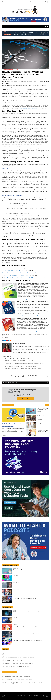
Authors (35, 1)
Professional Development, (33, 334)
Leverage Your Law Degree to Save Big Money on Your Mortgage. (18, 679)
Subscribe (25, 399)
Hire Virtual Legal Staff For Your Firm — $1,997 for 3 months (18, 358)
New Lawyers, (24, 334)
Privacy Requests (28, 695)
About (31, 1)
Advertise (42, 695)
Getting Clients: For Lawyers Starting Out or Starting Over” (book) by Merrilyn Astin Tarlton (25, 277)
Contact (47, 695)
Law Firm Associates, (12, 334)
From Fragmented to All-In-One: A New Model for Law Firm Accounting (19, 657)
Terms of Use (35, 695)
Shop (44, 696)
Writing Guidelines (45, 1)
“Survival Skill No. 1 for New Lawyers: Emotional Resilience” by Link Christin (20, 273)
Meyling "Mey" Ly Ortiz (7, 79)
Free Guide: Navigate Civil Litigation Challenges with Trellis (17, 666)
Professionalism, (42, 334)
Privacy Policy (20, 695)
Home (47, 696)
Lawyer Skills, (19, 334)
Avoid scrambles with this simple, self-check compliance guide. (18, 676)
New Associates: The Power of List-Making (13, 268)
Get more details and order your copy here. (28, 315)
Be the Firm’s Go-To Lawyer (33, 375)
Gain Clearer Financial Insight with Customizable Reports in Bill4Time (19, 360)
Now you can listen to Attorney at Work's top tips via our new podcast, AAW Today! (23, 368)
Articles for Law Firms (25, 382)
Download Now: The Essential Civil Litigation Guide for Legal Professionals (21, 366)
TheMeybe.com (22, 347)
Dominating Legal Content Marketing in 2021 (17, 376)
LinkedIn (43, 350)
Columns (39, 1)
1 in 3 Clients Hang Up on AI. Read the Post (13, 660)
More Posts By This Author (8, 353)
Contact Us (47, 2)
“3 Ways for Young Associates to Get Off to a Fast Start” (15, 275)
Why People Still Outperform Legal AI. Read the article (16, 362)
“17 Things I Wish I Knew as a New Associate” (13, 270)
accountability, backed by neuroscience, (29, 108)
